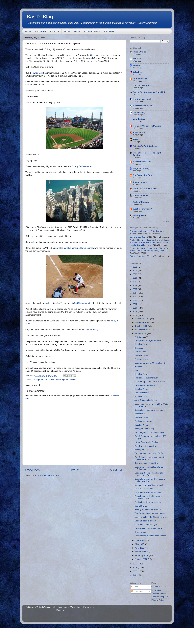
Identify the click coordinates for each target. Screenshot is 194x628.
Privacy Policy (157, 600)
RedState (137, 59)
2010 (135, 308)
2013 (135, 297)
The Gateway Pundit (142, 99)
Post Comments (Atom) (48, 475)
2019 (135, 274)
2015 (135, 289)
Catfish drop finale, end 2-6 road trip (150, 381)
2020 (135, 271)
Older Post (116, 469)
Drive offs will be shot (144, 489)
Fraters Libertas (140, 195)
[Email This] (64, 375)
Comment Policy (92, 31)
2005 (135, 571)
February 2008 (142, 555)
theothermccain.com (143, 106)
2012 (135, 300)
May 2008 (140, 544)
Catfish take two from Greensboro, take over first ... (149, 480)
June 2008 (140, 540)
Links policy (156, 590)
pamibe (136, 65)
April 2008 (140, 548)
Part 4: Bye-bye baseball (145, 446)
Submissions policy (159, 597)
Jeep (136, 370)
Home (28, 31)
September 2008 (143, 330)
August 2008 (141, 334)
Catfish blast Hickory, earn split (148, 502)
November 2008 (142, 322)
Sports (65, 380)
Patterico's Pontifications (145, 146)
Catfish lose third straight (145, 524)
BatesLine (137, 72)
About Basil (40, 31)
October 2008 (141, 326)
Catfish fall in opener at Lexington (149, 410)
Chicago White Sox (41, 380)
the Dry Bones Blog (142, 162)
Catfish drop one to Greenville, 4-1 (149, 363)
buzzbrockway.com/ (142, 209)
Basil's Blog (40, 17)
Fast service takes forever (146, 378)
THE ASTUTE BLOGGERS (145, 189)
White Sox (38, 73)
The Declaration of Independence (149, 513)
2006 (135, 567)
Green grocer (140, 532)
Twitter (67, 31)
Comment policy (158, 586)
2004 (135, 575)
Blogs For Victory (141, 168)
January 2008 (141, 559)
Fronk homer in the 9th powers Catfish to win (148, 497)
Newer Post (32, 469)
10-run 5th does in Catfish (146, 442)
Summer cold (140, 352)
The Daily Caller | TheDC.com (147, 126)
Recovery (138, 348)
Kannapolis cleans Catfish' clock (148, 485)
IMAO (77, 31)
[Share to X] (69, 375)
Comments (138, 591)
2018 (135, 278)
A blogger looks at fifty (144, 429)
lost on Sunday (91, 330)
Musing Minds (139, 215)
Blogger (59, 610)
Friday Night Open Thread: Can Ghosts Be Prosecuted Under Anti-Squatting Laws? (149, 249)
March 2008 (140, 552)
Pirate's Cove (139, 133)
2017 (135, 282)
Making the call (141, 450)
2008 (135, 315)
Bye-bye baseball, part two (146, 463)
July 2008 (139, 337)
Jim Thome (56, 380)
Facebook (54, 31)
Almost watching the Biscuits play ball (151, 517)
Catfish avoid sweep (143, 421)
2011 (135, 304)
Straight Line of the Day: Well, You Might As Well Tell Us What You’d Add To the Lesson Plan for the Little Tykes (149, 242)
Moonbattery (139, 119)
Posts (136, 587)
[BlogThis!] (66, 375)
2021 (135, 267)
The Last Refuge (141, 85)
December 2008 (142, 319)
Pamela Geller (139, 52)
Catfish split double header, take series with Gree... (148, 474)
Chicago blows (141, 359)
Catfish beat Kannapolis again (147, 492)
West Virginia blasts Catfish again (149, 432)
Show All (166, 221)
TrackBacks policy (159, 593)
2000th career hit (82, 303)
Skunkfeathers (140, 182)
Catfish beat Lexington (144, 385)
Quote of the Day (137, 237)
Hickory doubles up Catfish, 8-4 (148, 510)
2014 (135, 293)
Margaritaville (140, 414)
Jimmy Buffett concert (82, 166)
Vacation (73, 380)
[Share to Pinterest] (75, 375)
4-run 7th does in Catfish (145, 400)
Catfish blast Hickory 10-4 (146, 521)
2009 (135, 312)
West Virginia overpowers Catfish (149, 453)
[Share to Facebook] (72, 375)
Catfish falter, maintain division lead (150, 536)
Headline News (141, 344)
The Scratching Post (142, 175)
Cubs (92, 55)
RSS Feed (109, 31)
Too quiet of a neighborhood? (147, 340)
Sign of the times (142, 506)
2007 (135, 564)
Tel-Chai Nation (140, 79)
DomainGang (139, 112)
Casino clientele (141, 393)
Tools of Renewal (141, 202)
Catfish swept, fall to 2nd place (148, 528)
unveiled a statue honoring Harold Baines (74, 248)
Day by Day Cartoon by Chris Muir (149, 92)
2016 (135, 285)
